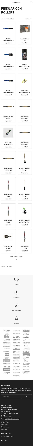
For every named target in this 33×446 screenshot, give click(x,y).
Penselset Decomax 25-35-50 (24, 92)
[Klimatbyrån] (16, 360)
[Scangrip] (26, 369)
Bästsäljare (4, 429)
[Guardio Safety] (16, 351)
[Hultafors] (26, 354)
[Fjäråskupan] (26, 345)
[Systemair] (16, 372)
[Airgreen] (6, 333)
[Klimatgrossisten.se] (16, 3)
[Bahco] (26, 333)
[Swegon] (6, 372)
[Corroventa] (26, 336)
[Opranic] (16, 366)
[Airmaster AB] (16, 333)
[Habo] (26, 351)
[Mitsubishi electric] (26, 363)
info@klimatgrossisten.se (12, 419)
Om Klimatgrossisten (7, 436)
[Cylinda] (6, 339)
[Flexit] (26, 342)
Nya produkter (5, 427)
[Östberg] (16, 375)
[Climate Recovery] (16, 336)
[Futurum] (6, 351)
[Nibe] (6, 366)
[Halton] (16, 354)
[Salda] (16, 369)
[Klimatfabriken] (26, 360)
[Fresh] (26, 348)
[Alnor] (26, 331)
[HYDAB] (16, 357)
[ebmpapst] (16, 339)
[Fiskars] (16, 345)
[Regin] (26, 366)
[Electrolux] (26, 339)
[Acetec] (16, 331)
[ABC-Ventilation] (6, 331)
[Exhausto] (16, 342)
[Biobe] (6, 336)
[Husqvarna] (6, 357)
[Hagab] (6, 354)
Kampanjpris (4, 424)
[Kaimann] (26, 357)
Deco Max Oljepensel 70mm (8, 144)
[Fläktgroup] (6, 348)
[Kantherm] (6, 360)
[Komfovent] (16, 363)
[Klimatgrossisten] (6, 363)
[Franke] (16, 348)
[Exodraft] (6, 342)
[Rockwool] (6, 369)
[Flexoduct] (6, 345)
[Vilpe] (26, 372)
